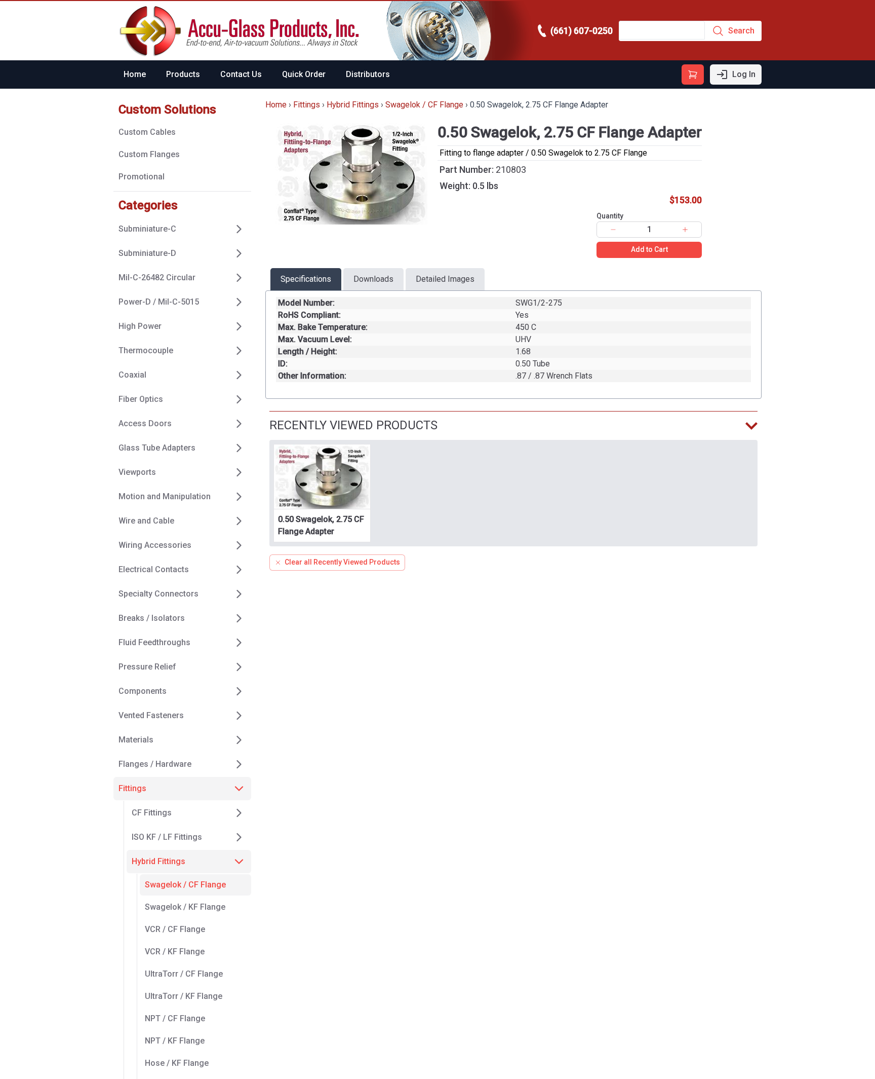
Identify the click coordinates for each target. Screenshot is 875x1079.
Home (135, 74)
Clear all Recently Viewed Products (342, 562)
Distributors (368, 74)
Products (183, 74)
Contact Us (241, 74)
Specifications (306, 279)
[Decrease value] (613, 229)
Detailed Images (445, 279)
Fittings (306, 104)
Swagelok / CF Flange (424, 104)
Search (741, 30)
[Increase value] (685, 229)
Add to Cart (649, 249)
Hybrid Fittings (353, 104)
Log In (743, 74)
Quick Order (304, 74)
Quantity (609, 216)
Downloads (373, 279)
